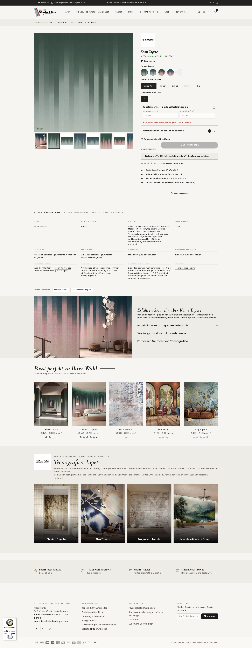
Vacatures (134, 619)
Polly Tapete (201, 429)
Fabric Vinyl (148, 86)
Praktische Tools (113, 212)
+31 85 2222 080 (60, 614)
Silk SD (175, 86)
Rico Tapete (163, 429)
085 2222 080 (43, 2)
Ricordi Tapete (126, 429)
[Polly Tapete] (201, 404)
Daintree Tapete (89, 429)
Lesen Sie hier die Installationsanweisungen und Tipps (52, 269)
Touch (163, 86)
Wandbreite (150, 111)
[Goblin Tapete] (51, 404)
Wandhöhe (187, 111)
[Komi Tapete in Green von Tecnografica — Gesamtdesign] (67, 141)
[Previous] (40, 82)
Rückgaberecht (89, 620)
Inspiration (180, 12)
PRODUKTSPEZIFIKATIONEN (47, 212)
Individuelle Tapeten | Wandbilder (92, 12)
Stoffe (131, 12)
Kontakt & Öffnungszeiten (94, 608)
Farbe (166, 12)
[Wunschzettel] (209, 12)
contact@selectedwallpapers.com (69, 2)
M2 (144, 98)
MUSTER (96, 212)
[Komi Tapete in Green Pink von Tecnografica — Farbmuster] (106, 141)
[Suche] (199, 12)
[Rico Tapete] (163, 404)
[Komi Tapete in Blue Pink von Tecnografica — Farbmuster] (132, 141)
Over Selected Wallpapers (142, 608)
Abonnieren (209, 616)
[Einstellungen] (204, 12)
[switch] (10, 637)
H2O (198, 86)
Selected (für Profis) (94, 629)
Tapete (68, 12)
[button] (215, 12)
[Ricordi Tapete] (126, 404)
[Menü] (14, 619)
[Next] (127, 82)
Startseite (38, 22)
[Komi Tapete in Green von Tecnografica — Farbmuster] (54, 141)
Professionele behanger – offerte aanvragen (146, 614)
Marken (119, 12)
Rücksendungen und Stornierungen (99, 624)
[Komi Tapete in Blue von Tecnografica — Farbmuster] (80, 141)
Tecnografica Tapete (53, 22)
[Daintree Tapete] (89, 404)
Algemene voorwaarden (141, 623)
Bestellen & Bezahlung (93, 612)
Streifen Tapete (60, 290)
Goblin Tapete (51, 429)
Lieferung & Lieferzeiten (93, 616)
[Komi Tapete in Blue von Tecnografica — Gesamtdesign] (93, 141)
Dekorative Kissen (149, 12)
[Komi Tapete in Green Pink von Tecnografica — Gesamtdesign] (119, 141)
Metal (187, 86)
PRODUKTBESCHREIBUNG (76, 212)
